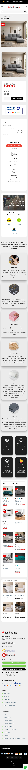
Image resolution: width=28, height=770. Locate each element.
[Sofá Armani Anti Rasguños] (20, 558)
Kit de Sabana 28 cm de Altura (7, 615)
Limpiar (22, 89)
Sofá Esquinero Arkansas (6, 525)
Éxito (9, 224)
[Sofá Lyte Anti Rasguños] (20, 491)
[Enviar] (25, 11)
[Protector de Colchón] (8, 587)
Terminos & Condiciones (10, 702)
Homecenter (14, 233)
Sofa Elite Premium (7, 545)
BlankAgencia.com (14, 763)
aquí (24, 446)
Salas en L (11, 16)
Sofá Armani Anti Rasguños (18, 569)
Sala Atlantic (17, 547)
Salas (6, 16)
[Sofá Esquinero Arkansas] (8, 514)
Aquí (24, 1)
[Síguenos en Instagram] (7, 675)
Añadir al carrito (17, 98)
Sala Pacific (5, 568)
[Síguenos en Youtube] (14, 675)
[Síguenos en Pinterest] (10, 675)
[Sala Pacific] (8, 558)
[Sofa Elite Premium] (8, 537)
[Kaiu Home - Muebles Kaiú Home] (14, 7)
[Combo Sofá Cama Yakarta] (20, 514)
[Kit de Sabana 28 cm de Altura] (8, 607)
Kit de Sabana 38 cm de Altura (19, 596)
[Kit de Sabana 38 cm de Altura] (20, 587)
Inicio (2, 16)
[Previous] (2, 48)
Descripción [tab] (5, 122)
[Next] (6, 48)
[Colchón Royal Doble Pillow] (20, 607)
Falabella (19, 224)
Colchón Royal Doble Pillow (19, 615)
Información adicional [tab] (7, 125)
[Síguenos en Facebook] (4, 675)
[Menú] (2, 7)
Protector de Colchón (7, 595)
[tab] (14, 145)
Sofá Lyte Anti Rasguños (18, 502)
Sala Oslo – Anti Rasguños (6, 502)
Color (5, 91)
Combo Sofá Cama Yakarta (19, 523)
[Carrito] (26, 7)
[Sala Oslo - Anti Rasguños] (8, 491)
